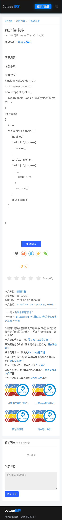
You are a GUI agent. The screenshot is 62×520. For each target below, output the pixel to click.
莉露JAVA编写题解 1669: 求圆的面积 (17, 403)
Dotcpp (11, 6)
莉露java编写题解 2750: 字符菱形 (44, 403)
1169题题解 (34, 20)
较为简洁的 (17, 429)
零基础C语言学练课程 (39, 339)
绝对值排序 (24, 42)
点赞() (32, 243)
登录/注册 (43, 6)
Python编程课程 (36, 352)
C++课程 (40, 365)
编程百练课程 (16, 360)
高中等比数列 (44, 429)
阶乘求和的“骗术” (24, 312)
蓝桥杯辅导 (36, 378)
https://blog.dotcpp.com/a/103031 (35, 304)
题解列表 (20, 20)
